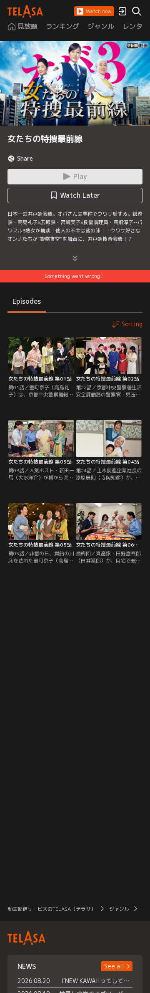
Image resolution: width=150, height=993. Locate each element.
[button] (94, 11)
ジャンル (119, 908)
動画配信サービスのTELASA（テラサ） (52, 908)
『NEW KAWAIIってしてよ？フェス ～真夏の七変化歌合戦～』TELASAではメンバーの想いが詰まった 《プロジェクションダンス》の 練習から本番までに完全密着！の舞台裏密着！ (95, 981)
